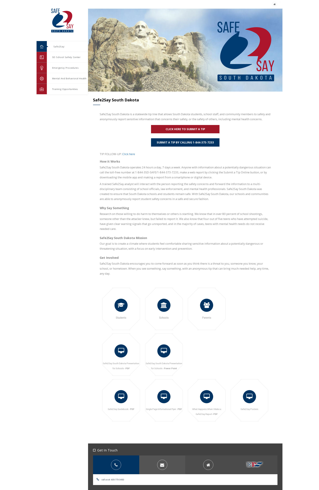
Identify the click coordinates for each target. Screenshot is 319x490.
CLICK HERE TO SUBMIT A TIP (185, 129)
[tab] (116, 464)
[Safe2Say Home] (274, 4)
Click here (128, 154)
